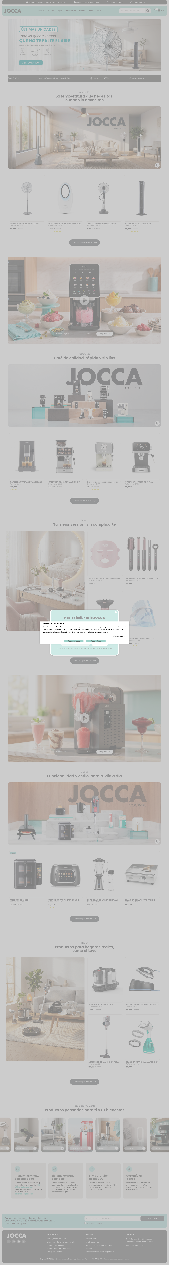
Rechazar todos (74, 641)
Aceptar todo (96, 641)
